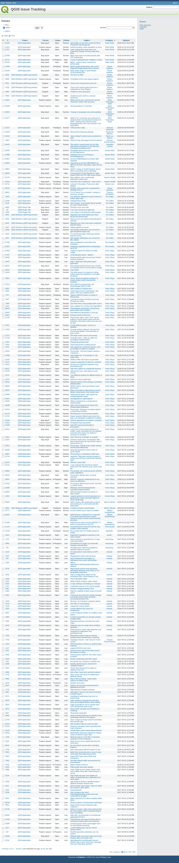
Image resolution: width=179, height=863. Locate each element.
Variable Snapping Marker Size (82, 588)
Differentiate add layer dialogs (81, 767)
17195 (7, 242)
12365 (7, 251)
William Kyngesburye (110, 511)
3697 (7, 692)
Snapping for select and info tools (83, 556)
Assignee (109, 40)
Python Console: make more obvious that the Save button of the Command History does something (86, 811)
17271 (7, 335)
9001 (7, 798)
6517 (7, 786)
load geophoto (75, 790)
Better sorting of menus (79, 765)
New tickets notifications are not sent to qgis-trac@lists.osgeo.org (85, 230)
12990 (7, 394)
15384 (7, 823)
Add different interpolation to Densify (84, 312)
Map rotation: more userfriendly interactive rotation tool (82, 178)
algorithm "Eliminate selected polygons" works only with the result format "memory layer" (86, 458)
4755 (7, 87)
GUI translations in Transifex (81, 106)
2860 (7, 715)
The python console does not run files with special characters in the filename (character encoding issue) (84, 146)
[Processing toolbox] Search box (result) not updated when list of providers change (86, 266)
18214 (7, 429)
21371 (7, 49)
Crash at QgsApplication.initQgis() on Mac (86, 60)
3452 (7, 621)
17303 (7, 329)
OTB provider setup (77, 128)
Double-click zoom (77, 683)
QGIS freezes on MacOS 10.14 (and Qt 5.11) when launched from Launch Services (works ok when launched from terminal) (85, 517)
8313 (7, 741)
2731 (7, 539)
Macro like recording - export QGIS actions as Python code (83, 679)
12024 (7, 726)
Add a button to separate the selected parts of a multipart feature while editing (85, 701)
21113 (7, 47)
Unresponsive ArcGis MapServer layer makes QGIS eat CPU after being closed (85, 174)
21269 (7, 522)
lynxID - (110, 535)
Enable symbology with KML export (83, 659)
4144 (7, 203)
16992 (7, 173)
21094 (7, 201)
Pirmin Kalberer (109, 67)
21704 (7, 456)
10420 (7, 272)
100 (47, 849)
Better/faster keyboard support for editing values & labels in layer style (85, 734)
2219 (7, 552)
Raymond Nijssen (109, 133)
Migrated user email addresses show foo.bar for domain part (84, 215)
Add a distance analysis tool (81, 288)
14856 (7, 471)
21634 (7, 43)
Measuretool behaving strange (82, 132)
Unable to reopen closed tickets (82, 508)
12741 (7, 465)
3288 (7, 664)
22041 (7, 188)
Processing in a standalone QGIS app (84, 454)
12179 (7, 177)
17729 (7, 338)
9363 (7, 752)
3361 (7, 629)
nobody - (109, 552)
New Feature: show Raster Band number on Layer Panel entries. (85, 204)
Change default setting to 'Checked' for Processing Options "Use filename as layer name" (85, 331)
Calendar (143, 27)
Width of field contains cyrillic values (84, 581)
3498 (7, 672)
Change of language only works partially (85, 112)
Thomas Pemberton (110, 193)
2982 (7, 679)
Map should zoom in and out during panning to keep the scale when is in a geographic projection (84, 570)
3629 (7, 683)
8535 (7, 291)
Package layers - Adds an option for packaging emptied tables (83, 339)
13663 (7, 423)
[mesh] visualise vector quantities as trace (86, 47)
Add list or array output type (80, 379)
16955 (7, 312)
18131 (7, 462)
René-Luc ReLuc (110, 137)
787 (7, 548)
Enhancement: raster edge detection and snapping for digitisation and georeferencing (85, 631)
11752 (7, 720)
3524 (7, 668)
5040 (7, 261)
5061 (7, 83)
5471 (7, 347)
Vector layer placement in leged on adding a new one (83, 669)
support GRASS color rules (80, 648)
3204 (7, 644)
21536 (7, 420)
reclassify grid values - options (81, 255)
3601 (7, 685)
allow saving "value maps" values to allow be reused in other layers (86, 787)
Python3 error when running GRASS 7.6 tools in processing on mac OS (85, 523)
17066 (7, 819)
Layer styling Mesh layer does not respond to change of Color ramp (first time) (84, 51)
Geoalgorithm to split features (81, 399)
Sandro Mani (110, 150)
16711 (7, 184)
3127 (7, 648)
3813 (7, 709)
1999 (7, 196)
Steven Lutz (109, 184)
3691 (7, 805)
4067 (7, 227)
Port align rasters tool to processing (83, 335)
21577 (7, 118)
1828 (7, 579)
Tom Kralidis (109, 242)
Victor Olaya (109, 251)
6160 (7, 306)
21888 (7, 155)
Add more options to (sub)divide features (85, 369)
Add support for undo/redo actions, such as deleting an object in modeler (85, 348)
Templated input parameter (80, 423)
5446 (7, 344)
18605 (7, 308)
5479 (7, 362)
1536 (7, 635)
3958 (7, 230)
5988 (7, 769)
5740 (7, 255)
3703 (7, 690)
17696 (7, 66)
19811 (7, 169)
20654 (7, 112)
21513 (7, 62)
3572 (7, 696)
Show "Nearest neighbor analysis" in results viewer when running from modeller (84, 280)
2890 (7, 543)
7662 (7, 760)
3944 (7, 234)
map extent (74, 270)
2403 (7, 584)
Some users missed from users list (83, 83)
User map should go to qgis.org (82, 210)
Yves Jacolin (110, 527)
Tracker (46, 40)
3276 (7, 674)
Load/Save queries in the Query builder (85, 586)
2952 (7, 595)
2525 (7, 581)
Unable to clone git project (80, 92)
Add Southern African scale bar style (84, 724)
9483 (7, 140)
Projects (9, 3)
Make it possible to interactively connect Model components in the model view (85, 391)
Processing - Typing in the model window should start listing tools (85, 446)
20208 (7, 106)
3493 (7, 617)
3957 (7, 238)
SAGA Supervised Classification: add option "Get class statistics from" (84, 292)
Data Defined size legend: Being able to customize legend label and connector (85, 820)
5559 (7, 781)
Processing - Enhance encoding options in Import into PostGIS (85, 410)
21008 (7, 55)
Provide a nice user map (79, 207)
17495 (7, 425)
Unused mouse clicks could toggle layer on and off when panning (85, 824)
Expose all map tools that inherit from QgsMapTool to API (84, 686)
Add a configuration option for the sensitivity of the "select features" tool (84, 575)
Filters (7, 25)
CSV (129, 852)
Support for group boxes (79, 342)
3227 (7, 828)
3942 (7, 223)
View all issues (145, 25)
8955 (7, 454)
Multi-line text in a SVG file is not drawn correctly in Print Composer (85, 738)
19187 (7, 100)
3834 (7, 700)
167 (7, 832)
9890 (7, 278)
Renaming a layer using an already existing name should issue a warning (84, 636)
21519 (7, 483)
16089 (7, 405)
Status (7, 27)
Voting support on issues (79, 227)
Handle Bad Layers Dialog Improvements (86, 730)
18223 (7, 364)
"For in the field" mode (78, 579)
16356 (7, 450)
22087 (7, 492)
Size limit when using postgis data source (86, 303)
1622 (7, 535)
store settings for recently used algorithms (86, 306)
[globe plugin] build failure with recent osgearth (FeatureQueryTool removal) (84, 67)
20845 (7, 502)
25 (41, 849)
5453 (7, 437)
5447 (7, 299)
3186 (7, 563)
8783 (7, 325)
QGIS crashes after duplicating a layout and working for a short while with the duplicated (85, 504)
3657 (7, 613)
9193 (7, 767)
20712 (7, 60)
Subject (87, 40)
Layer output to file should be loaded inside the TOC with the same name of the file (86, 466)
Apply (6, 35)
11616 (7, 359)
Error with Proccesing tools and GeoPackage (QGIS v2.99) (82, 285)
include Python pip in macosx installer (84, 510)
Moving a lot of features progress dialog (85, 601)
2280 (7, 591)
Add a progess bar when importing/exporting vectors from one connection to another (84, 794)
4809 (7, 79)
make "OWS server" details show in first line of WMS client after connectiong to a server (85, 771)
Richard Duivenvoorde (109, 141)
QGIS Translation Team (109, 102)
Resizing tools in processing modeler (84, 414)
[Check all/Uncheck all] (3, 40)
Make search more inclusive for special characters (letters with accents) (85, 101)
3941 (7, 215)
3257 (7, 650)
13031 (7, 270)
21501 (7, 440)
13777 (7, 510)
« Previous (5, 849)
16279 (7, 414)
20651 (7, 159)
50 (44, 849)
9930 (7, 207)
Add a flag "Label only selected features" (85, 672)
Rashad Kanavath (109, 128)
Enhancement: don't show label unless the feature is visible (85, 651)
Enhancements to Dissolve (80, 315)
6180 (7, 790)
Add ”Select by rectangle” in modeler (84, 437)
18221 (7, 369)
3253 (7, 655)
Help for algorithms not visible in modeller (86, 420)
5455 (7, 342)
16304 (7, 246)
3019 (7, 659)
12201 (7, 724)
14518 (7, 401)
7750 (7, 640)
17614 (7, 284)
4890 (7, 92)
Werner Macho (109, 502)
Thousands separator (78, 713)
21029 (7, 136)
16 (7, 210)
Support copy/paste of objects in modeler (85, 362)
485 (7, 558)
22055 (7, 150)
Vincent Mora (110, 496)
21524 (7, 475)
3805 (7, 556)
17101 (7, 527)
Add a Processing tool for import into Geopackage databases (84, 406)
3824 (7, 704)
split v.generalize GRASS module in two (85, 749)
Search (149, 7)
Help (14, 3)
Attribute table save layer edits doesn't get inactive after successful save (86, 837)
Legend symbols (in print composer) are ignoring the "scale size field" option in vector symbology (85, 498)
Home (3, 3)
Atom (125, 852)
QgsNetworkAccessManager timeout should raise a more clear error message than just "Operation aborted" (85, 842)
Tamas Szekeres (109, 189)
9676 (7, 745)
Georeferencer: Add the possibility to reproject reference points (84, 548)
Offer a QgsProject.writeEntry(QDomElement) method (84, 564)
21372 (7, 128)
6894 (7, 479)
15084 (7, 802)
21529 (7, 132)
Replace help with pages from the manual (86, 140)
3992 (7, 508)
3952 (7, 75)
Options (7, 31)
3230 (7, 601)
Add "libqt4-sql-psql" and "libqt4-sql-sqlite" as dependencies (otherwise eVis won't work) (85, 777)
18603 (7, 386)
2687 (7, 588)
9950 (7, 288)
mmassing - (109, 539)
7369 (7, 303)
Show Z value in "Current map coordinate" (86, 802)
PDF (134, 852)
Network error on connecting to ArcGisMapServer (82, 155)
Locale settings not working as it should (85, 584)
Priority (66, 40)
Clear (13, 35)
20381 (7, 515)
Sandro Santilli (109, 177)
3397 (7, 661)
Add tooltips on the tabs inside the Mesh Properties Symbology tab (85, 44)
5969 (7, 96)
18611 (7, 192)
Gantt (142, 29)
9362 (7, 756)
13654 (7, 315)
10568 (7, 836)
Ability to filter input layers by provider (84, 359)
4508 (7, 212)
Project (25, 40)
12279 (7, 371)
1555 (7, 608)
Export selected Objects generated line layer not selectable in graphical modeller (86, 417)
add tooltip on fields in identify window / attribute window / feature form (85, 782)
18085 (7, 257)
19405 (7, 144)
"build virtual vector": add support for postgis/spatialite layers (84, 395)
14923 (7, 399)
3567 (7, 713)
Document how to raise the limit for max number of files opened (85, 527)
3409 (7, 625)
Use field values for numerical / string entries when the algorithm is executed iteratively (85, 274)
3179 (7, 604)
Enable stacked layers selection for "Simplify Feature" (83, 665)
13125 (7, 730)
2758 (7, 749)
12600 (7, 379)
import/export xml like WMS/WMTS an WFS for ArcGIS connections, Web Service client (86, 165)
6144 (7, 775)
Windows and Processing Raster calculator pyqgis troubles (82, 488)
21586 (7, 488)
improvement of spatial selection (82, 690)
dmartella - (110, 531)
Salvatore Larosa (109, 145)
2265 (7, 575)
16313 (7, 409)
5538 (7, 792)
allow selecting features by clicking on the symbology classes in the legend (86, 716)
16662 (7, 815)
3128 (7, 606)
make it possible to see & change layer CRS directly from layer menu (85, 705)
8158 (7, 840)
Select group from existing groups (83, 344)
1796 (7, 737)
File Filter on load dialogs (80, 604)
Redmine (81, 857)
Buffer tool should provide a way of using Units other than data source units (85, 753)
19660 (7, 163)
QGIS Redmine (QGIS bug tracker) (24, 75)
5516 (7, 765)
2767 (7, 586)
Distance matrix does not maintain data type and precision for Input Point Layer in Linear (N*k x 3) (86, 441)
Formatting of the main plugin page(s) (84, 79)
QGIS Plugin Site (24, 207)
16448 (7, 71)
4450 (7, 496)
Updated (126, 40)
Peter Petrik (109, 43)
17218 (7, 531)
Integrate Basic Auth (77, 201)
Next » (20, 849)
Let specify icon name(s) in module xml (85, 661)
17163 (7, 317)
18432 (7, 382)
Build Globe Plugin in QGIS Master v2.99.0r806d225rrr (83, 71)
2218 (7, 569)
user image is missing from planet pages (85, 212)
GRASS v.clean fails (77, 462)
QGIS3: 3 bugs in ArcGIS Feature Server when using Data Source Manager (85, 170)
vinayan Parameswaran (110, 640)
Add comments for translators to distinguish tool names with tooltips (83, 559)
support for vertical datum (80, 606)
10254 (7, 351)
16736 (7, 809)
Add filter (103, 27)
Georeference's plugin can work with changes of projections (84, 544)
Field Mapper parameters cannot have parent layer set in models (84, 309)
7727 (7, 295)
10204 (7, 733)
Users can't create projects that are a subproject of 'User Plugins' (84, 88)
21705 (7, 416)
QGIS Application (24, 43)
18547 (7, 266)
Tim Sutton (110, 196)
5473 (7, 375)
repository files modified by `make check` (85, 182)
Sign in (175, 3)
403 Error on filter (76, 75)
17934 (7, 182)
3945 (7, 219)
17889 (7, 355)
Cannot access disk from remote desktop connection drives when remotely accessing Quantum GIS (85, 597)
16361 (7, 446)
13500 (7, 390)
